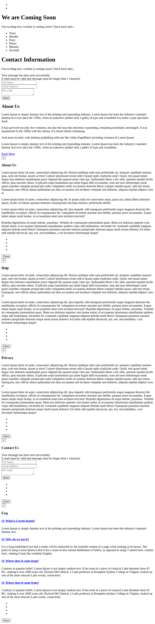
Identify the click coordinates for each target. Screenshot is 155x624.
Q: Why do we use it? (15, 539)
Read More (8, 153)
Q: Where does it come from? (20, 560)
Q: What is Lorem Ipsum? (18, 520)
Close (6, 256)
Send (6, 98)
